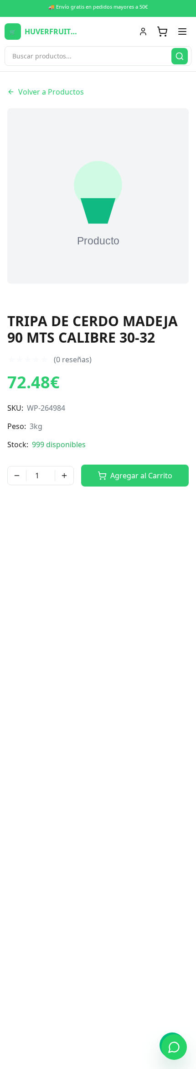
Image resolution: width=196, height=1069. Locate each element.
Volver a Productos (51, 92)
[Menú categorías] (182, 31)
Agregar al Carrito (141, 476)
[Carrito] (162, 31)
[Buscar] (179, 56)
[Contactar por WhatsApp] (174, 1047)
